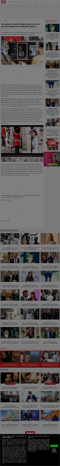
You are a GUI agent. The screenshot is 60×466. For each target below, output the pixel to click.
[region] (30, 450)
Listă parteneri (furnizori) (32, 451)
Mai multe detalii (22, 444)
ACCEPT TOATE (54, 445)
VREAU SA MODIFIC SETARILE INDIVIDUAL (54, 450)
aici (20, 455)
